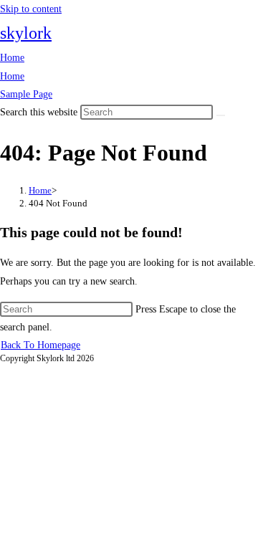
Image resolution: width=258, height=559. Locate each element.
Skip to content (31, 9)
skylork (26, 33)
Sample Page (26, 94)
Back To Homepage (40, 345)
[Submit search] (221, 115)
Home (12, 57)
